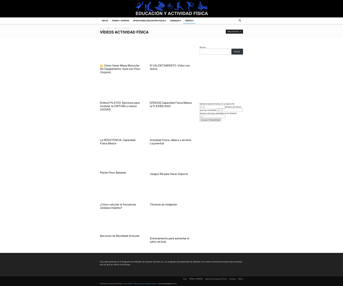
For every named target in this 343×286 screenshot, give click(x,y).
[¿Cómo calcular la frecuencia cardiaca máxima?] (121, 190)
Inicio (105, 20)
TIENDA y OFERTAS (120, 20)
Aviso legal (128, 283)
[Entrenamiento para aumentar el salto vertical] (171, 224)
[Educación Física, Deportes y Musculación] (171, 9)
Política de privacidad (141, 283)
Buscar (203, 47)
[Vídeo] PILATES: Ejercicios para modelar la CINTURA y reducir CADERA (120, 106)
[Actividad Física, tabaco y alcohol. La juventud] (171, 126)
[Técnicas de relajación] (171, 190)
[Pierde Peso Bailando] (121, 159)
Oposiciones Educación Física (148, 20)
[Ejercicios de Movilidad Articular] (121, 223)
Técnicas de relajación (163, 204)
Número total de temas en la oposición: (217, 104)
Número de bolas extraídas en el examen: (218, 113)
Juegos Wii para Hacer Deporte (169, 174)
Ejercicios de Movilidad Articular (119, 235)
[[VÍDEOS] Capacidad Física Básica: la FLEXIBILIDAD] (171, 88)
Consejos (174, 20)
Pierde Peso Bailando (113, 172)
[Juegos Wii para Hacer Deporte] (171, 160)
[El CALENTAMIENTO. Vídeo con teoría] (171, 51)
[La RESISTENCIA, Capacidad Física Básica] (121, 126)
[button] (240, 21)
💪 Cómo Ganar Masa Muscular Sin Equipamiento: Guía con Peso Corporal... (120, 69)
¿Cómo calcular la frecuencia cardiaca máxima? (118, 206)
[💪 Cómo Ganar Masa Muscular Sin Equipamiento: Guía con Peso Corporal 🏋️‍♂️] (121, 51)
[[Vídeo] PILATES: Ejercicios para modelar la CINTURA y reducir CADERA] (121, 88)
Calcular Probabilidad (210, 120)
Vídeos (188, 20)
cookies (153, 283)
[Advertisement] (221, 77)
